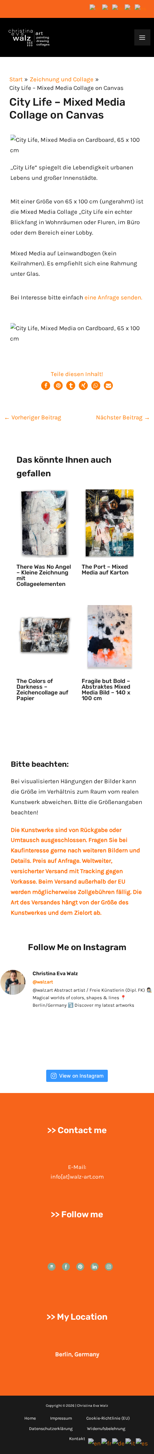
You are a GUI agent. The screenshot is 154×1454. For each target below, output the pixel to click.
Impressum (61, 1418)
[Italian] (130, 8)
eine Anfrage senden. (113, 297)
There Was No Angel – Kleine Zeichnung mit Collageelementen (43, 575)
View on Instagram (81, 1076)
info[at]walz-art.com (77, 1176)
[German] (118, 8)
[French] (107, 8)
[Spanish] (141, 8)
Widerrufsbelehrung (106, 1428)
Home (30, 1418)
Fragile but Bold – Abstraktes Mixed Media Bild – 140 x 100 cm (106, 690)
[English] (96, 8)
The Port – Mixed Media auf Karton (105, 569)
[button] (45, 385)
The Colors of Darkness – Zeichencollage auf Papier (42, 690)
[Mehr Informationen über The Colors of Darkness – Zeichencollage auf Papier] (44, 636)
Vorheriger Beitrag (32, 417)
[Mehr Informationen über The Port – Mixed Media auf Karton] (110, 522)
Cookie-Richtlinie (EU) (108, 1418)
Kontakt (77, 1438)
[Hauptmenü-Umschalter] (142, 37)
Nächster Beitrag (123, 417)
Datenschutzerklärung (51, 1428)
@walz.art (43, 981)
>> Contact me (77, 1130)
